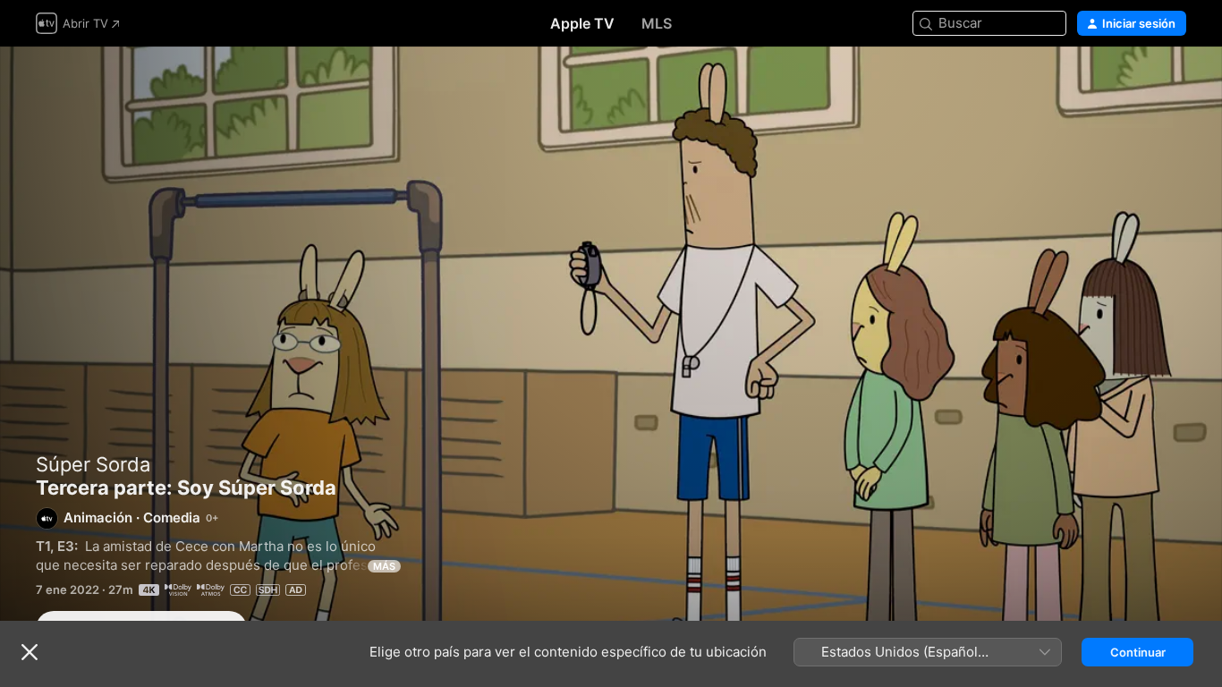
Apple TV (582, 23)
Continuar (1138, 652)
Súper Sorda (93, 464)
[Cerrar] (29, 652)
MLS (656, 23)
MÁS (384, 566)
